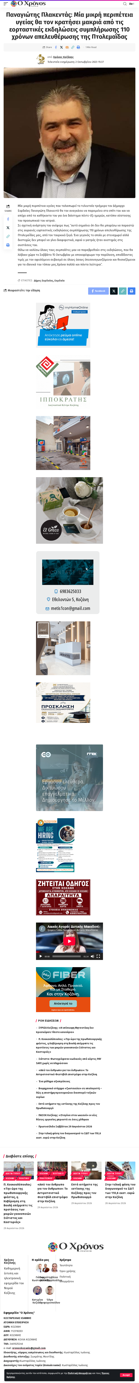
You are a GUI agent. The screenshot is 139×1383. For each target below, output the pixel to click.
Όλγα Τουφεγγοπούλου (49, 1301)
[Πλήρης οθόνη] (98, 956)
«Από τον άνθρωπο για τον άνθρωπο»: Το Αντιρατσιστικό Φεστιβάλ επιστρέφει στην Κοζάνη (52, 1193)
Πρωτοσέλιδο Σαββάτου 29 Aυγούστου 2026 (65, 1126)
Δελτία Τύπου (13, 1174)
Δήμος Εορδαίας (43, 280)
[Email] (67, 47)
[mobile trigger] (7, 4)
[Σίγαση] (92, 956)
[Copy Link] (72, 47)
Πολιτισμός (46, 1178)
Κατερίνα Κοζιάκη (37, 1301)
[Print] (78, 47)
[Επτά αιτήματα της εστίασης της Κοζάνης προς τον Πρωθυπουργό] (86, 1171)
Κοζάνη (10, 1178)
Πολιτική (24, 1178)
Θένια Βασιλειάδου (54, 1279)
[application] (69, 941)
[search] (124, 4)
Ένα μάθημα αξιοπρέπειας (54, 1081)
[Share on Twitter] (61, 47)
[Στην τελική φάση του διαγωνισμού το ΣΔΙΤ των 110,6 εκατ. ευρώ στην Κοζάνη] (120, 1171)
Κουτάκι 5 (58, 1174)
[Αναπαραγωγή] (41, 956)
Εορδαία (59, 280)
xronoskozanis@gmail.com (29, 1348)
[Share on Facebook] (55, 47)
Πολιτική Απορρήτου (80, 1373)
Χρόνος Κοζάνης (63, 57)
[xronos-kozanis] (28, 4)
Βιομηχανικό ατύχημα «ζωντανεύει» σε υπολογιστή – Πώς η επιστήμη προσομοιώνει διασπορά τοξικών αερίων (69, 1093)
